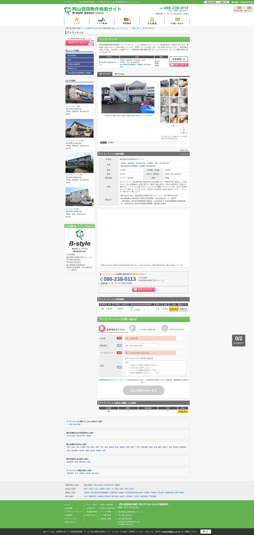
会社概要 (68, 508)
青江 (127, 489)
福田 (92, 447)
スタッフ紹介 (92, 505)
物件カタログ (70, 522)
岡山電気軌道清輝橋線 (128, 65)
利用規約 (103, 380)
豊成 (127, 447)
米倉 (155, 447)
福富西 (122, 447)
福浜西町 (74, 451)
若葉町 (98, 451)
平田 (108, 489)
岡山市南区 (108, 62)
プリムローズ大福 (72, 209)
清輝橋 (139, 65)
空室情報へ (178, 59)
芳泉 (88, 447)
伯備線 (121, 493)
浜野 (104, 451)
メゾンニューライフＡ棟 (74, 140)
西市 (113, 62)
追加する (183, 309)
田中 (132, 489)
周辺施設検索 (92, 512)
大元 (127, 62)
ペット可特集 (106, 512)
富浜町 (92, 451)
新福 (151, 447)
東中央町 (95, 473)
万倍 (101, 447)
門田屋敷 (152, 496)
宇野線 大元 (72, 68)
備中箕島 (82, 462)
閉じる (205, 531)
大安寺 (136, 496)
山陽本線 (113, 493)
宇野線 (122, 60)
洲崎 (132, 447)
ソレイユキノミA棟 (73, 106)
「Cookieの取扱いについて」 (171, 532)
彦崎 (89, 462)
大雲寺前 (128, 496)
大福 (77, 447)
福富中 (165, 447)
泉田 (97, 447)
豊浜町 (175, 447)
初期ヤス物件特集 (108, 508)
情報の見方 (184, 150)
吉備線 (146, 493)
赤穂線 (153, 493)
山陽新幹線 (169, 493)
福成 (106, 447)
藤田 (160, 447)
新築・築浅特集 (107, 505)
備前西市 (129, 60)
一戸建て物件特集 (74, 424)
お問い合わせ (92, 515)
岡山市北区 (71, 436)
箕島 (170, 447)
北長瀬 (88, 473)
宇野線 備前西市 (74, 64)
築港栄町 (183, 447)
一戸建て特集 (106, 515)
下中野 (137, 447)
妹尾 (117, 447)
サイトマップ (70, 519)
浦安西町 (144, 447)
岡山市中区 (80, 436)
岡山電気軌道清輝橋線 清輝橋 (79, 73)
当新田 (82, 447)
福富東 (111, 447)
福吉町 (81, 451)
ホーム (68, 505)
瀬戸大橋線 (179, 493)
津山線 (160, 493)
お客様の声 (91, 508)
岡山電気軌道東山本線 (133, 493)
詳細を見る (174, 309)
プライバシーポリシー (118, 380)
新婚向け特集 (106, 519)
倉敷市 (88, 436)
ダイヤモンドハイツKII (74, 175)
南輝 (87, 451)
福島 (68, 451)
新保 (73, 447)
